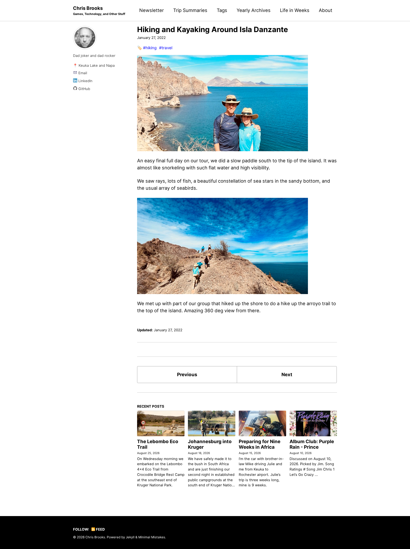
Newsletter (151, 10)
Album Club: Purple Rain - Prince (312, 444)
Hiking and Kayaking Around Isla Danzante (212, 29)
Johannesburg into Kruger (210, 444)
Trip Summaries (190, 10)
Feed (100, 529)
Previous (187, 374)
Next (286, 374)
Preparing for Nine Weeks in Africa (259, 444)
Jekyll (130, 537)
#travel (165, 47)
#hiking (150, 47)
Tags (222, 10)
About (325, 10)
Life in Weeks (294, 10)
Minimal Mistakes (151, 537)
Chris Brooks (99, 10)
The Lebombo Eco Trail (157, 444)
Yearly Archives (254, 10)
